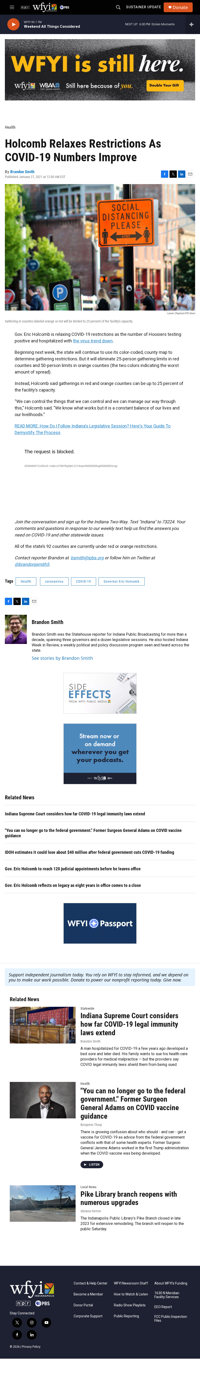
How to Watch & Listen (131, 1294)
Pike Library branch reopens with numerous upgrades (128, 1198)
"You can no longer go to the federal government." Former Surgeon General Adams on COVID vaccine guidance (93, 833)
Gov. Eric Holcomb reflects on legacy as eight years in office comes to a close (73, 885)
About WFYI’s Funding (170, 1283)
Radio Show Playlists (130, 1305)
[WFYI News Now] (100, 754)
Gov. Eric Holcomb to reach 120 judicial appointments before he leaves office (73, 868)
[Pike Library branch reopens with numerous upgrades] (43, 1203)
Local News (88, 1187)
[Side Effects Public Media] (100, 693)
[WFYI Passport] (100, 923)
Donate (180, 7)
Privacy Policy (31, 1346)
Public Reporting (126, 1316)
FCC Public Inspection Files (170, 1318)
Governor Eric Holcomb (122, 581)
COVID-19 (83, 581)
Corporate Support (88, 1316)
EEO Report (163, 1307)
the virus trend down (93, 340)
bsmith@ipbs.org (87, 557)
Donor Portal (83, 1305)
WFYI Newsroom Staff (131, 1283)
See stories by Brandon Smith (62, 658)
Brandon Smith (22, 171)
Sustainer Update (143, 7)
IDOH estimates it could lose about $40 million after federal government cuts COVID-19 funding (89, 852)
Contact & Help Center (91, 1283)
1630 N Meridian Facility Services (166, 1295)
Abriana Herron (90, 1211)
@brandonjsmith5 (32, 564)
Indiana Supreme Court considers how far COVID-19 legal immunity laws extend (75, 813)
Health (10, 127)
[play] (13, 24)
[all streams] (193, 24)
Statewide (87, 1008)
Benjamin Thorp (91, 1125)
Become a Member (88, 1294)
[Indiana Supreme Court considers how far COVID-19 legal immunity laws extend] (43, 1025)
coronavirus (54, 581)
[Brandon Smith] (16, 629)
